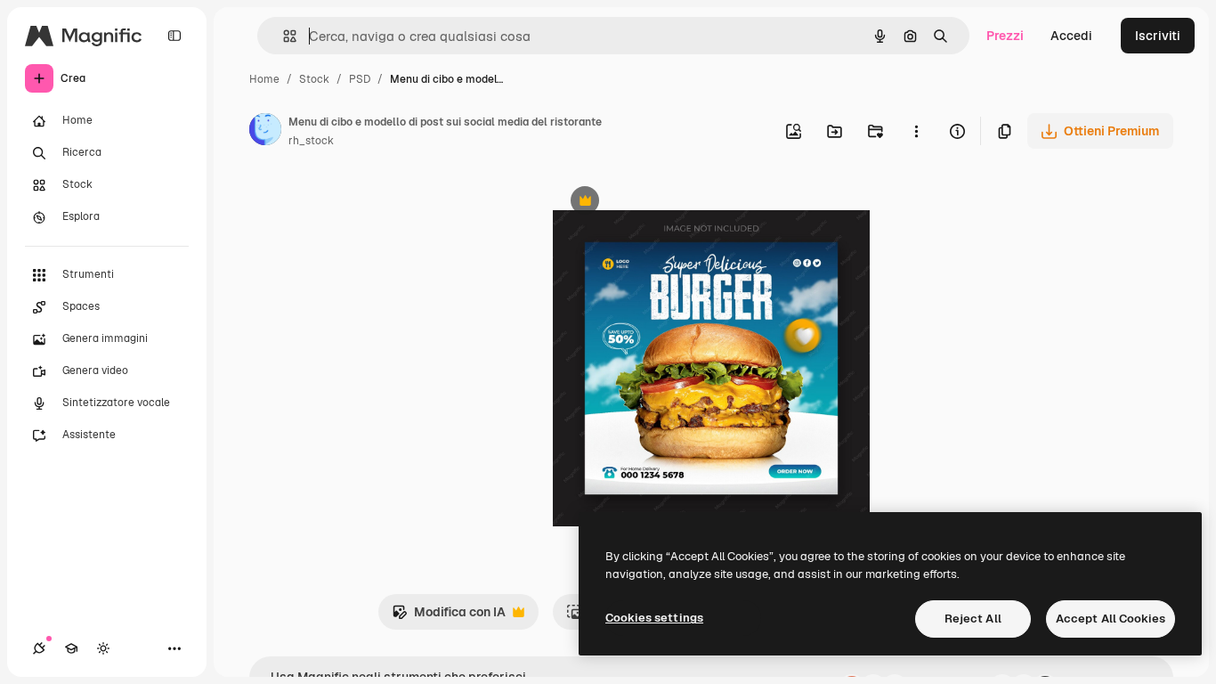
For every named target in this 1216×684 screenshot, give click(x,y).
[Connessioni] (39, 648)
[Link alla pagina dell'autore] (265, 132)
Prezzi (1005, 36)
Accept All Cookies (1110, 618)
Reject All (972, 618)
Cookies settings (654, 617)
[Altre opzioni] (916, 131)
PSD (359, 79)
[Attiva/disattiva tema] (103, 648)
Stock (314, 79)
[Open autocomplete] (282, 36)
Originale (670, 202)
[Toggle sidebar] (174, 35)
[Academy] (71, 648)
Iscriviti (1157, 36)
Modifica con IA (449, 617)
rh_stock (311, 141)
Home (264, 79)
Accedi (1071, 36)
